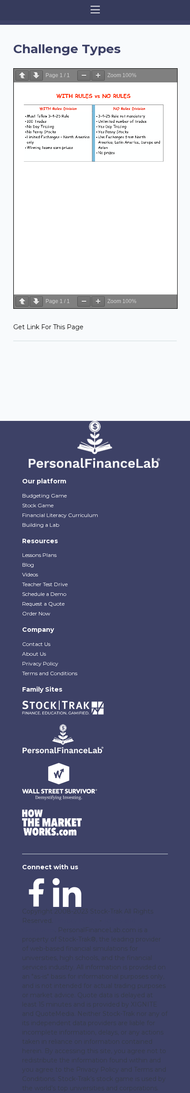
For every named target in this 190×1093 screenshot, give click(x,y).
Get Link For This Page (48, 327)
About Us (34, 653)
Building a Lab (40, 524)
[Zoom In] (98, 75)
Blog (28, 564)
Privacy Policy (40, 663)
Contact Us (36, 644)
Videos (30, 574)
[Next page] (36, 75)
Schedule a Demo (44, 594)
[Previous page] (22, 75)
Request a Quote (43, 603)
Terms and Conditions (49, 673)
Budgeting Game (44, 495)
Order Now (36, 613)
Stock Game (37, 505)
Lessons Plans (39, 555)
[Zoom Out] (84, 75)
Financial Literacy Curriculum (60, 515)
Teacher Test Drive (45, 584)
